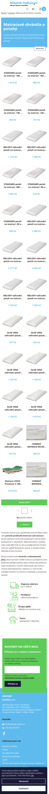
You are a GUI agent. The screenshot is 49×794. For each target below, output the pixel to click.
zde (32, 775)
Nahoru (26, 524)
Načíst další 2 (24, 502)
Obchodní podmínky (11, 756)
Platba (5, 749)
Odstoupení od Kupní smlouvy (15, 766)
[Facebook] (4, 733)
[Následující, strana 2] (24, 511)
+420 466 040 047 (12, 728)
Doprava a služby (9, 746)
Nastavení (23, 781)
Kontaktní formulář (10, 753)
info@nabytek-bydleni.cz (14, 724)
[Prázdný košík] (44, 9)
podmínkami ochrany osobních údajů (19, 678)
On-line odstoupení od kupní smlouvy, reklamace (23, 763)
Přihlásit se (13, 684)
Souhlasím (23, 788)
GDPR (4, 760)
